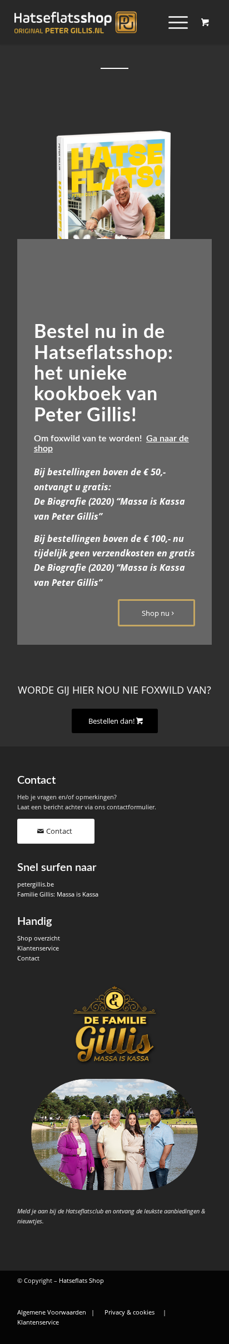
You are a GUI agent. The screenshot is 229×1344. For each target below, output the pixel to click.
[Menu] (172, 22)
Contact (28, 958)
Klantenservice (38, 948)
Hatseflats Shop (81, 1280)
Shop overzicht (38, 938)
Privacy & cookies (129, 1312)
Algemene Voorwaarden (51, 1312)
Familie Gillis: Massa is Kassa (57, 894)
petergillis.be (35, 884)
